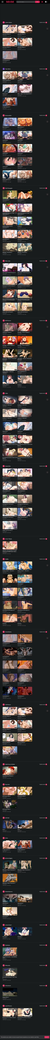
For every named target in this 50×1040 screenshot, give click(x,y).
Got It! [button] (46, 1037)
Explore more (43, 22)
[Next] (47, 28)
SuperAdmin (5, 35)
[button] (46, 1)
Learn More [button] (36, 1037)
